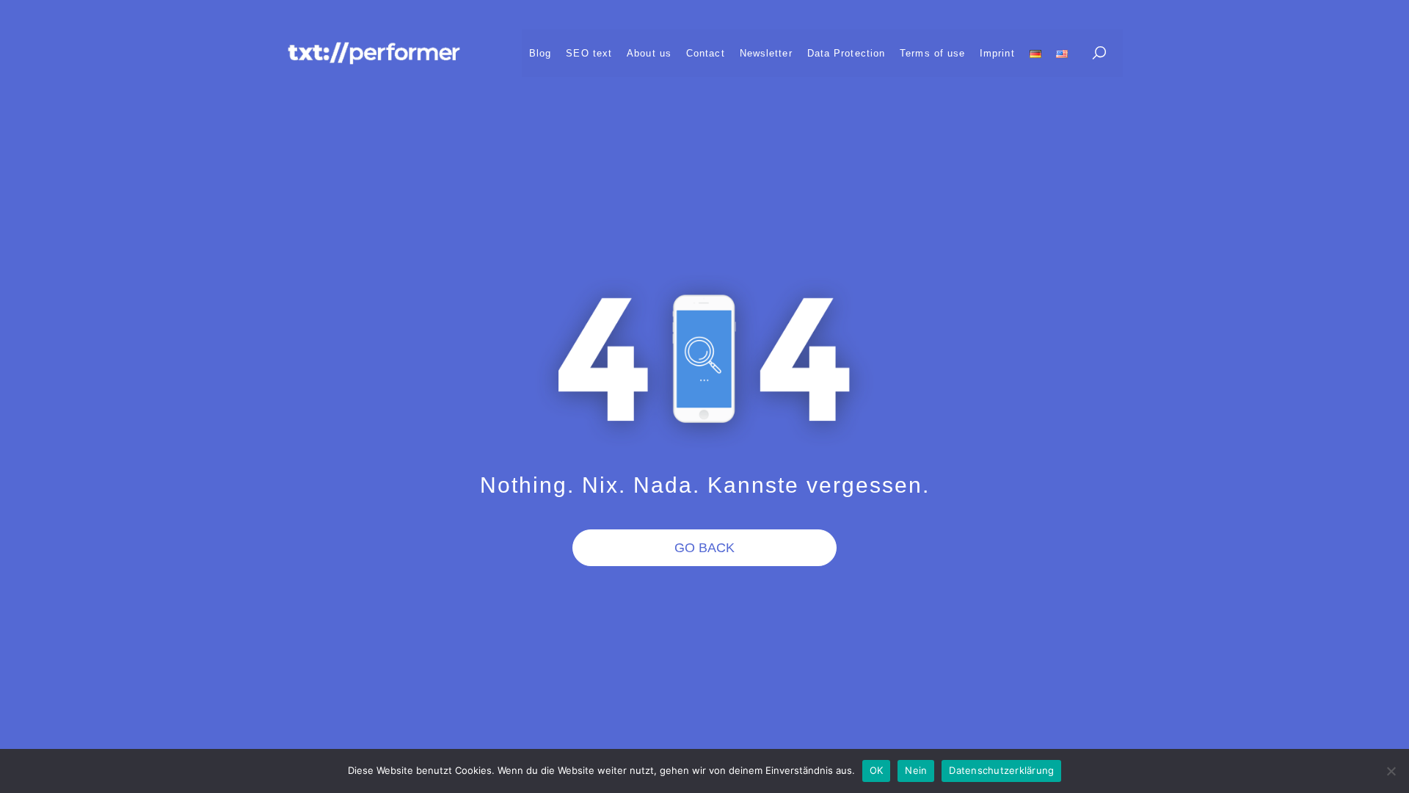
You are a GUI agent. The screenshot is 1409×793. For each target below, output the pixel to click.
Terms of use (932, 53)
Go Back (704, 547)
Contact (705, 53)
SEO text (589, 53)
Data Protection (846, 53)
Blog (540, 53)
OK (877, 770)
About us (649, 53)
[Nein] (1390, 771)
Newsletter (766, 53)
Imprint (997, 53)
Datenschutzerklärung (1001, 770)
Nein (916, 770)
